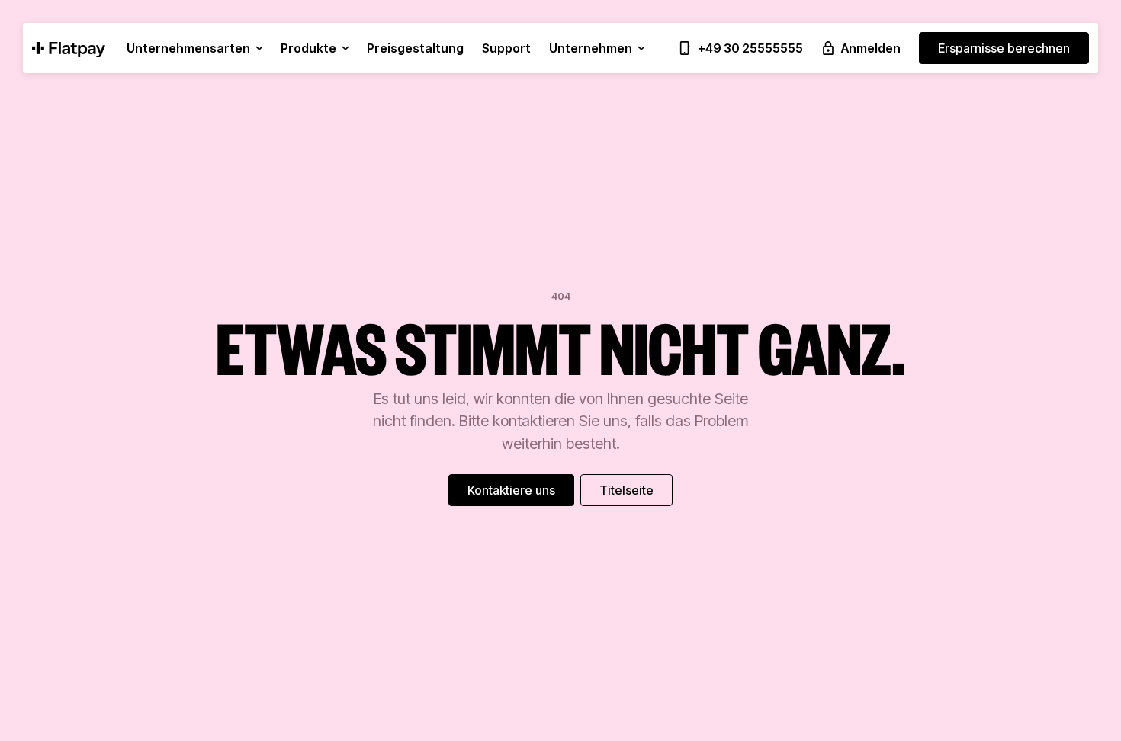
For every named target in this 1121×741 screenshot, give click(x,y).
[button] (194, 48)
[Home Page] (68, 48)
